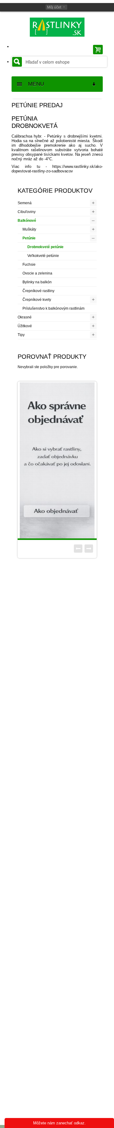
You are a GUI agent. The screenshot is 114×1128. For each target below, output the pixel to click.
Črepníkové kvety (36, 300)
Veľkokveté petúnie (43, 256)
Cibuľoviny (27, 212)
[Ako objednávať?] (57, 460)
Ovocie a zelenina (37, 273)
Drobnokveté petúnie (45, 247)
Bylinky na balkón (37, 282)
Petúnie (29, 238)
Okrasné (25, 317)
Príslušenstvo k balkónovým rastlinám (53, 308)
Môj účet (54, 7)
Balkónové (27, 220)
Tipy (21, 335)
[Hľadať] (17, 62)
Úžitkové (25, 326)
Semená (25, 203)
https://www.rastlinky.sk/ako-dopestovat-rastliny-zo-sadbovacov (57, 168)
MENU (33, 84)
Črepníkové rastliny (38, 291)
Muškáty (29, 229)
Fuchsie (29, 264)
